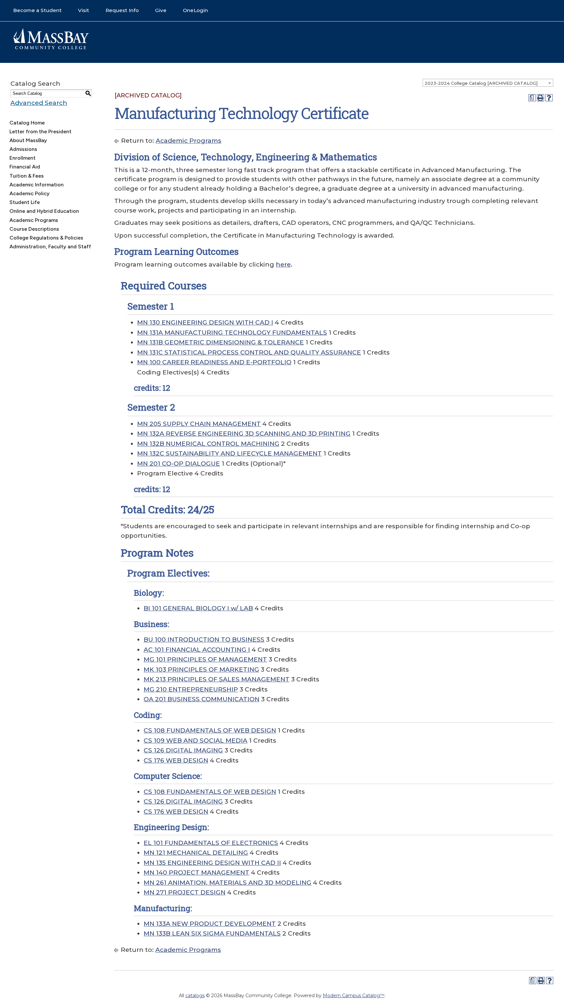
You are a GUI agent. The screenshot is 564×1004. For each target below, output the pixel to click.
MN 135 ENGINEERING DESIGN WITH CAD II (212, 862)
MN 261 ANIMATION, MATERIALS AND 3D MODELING (227, 882)
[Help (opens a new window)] (549, 97)
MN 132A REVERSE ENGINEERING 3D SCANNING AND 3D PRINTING (244, 433)
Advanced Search (38, 103)
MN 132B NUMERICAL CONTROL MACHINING (208, 443)
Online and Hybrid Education (44, 211)
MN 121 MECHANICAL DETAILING (196, 852)
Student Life (24, 202)
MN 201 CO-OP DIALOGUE (178, 463)
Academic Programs (33, 220)
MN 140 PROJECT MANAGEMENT (196, 872)
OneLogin (195, 10)
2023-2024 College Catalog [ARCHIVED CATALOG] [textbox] (481, 83)
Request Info (122, 10)
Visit (83, 10)
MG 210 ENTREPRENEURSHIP (191, 689)
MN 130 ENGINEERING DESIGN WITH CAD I (205, 322)
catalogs (195, 995)
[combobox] (488, 83)
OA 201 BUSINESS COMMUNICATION (201, 699)
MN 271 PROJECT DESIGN (185, 892)
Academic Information (36, 185)
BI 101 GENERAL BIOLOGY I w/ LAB (198, 608)
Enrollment (22, 158)
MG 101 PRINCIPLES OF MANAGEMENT (205, 659)
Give (160, 10)
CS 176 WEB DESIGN (176, 760)
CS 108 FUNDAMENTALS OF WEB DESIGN (210, 730)
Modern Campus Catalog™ (353, 995)
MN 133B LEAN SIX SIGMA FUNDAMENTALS (212, 933)
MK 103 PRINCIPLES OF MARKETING (201, 669)
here (283, 264)
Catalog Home (27, 123)
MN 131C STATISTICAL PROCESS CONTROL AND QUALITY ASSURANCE (249, 352)
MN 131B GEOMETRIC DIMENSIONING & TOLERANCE (220, 342)
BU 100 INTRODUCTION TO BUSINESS (204, 639)
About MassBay (28, 140)
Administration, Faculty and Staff (50, 246)
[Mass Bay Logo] (51, 48)
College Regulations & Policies (46, 238)
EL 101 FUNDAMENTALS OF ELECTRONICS (211, 843)
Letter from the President (40, 131)
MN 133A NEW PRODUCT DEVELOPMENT (210, 923)
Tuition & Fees (26, 176)
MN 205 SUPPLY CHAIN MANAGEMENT (199, 424)
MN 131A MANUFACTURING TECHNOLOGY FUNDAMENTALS (232, 332)
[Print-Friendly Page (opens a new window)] (540, 97)
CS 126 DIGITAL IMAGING (183, 750)
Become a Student (37, 10)
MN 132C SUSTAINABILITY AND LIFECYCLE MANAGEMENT (229, 453)
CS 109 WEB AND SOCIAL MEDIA (195, 740)
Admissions (23, 149)
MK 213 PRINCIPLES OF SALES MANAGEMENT (217, 679)
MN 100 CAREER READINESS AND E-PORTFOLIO (214, 362)
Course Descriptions (34, 229)
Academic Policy (29, 193)
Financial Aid (24, 167)
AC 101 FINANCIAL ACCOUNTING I (197, 649)
